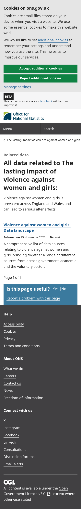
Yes (56, 288)
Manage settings (17, 86)
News (8, 390)
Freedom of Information (23, 397)
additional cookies (53, 40)
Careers (10, 376)
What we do (13, 368)
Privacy (9, 338)
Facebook (11, 435)
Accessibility (14, 324)
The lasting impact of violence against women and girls (43, 140)
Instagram (12, 427)
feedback (46, 101)
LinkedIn (10, 442)
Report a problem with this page (33, 298)
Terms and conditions (22, 345)
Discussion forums (19, 456)
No (63, 288)
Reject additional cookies (40, 78)
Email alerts (13, 464)
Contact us (12, 383)
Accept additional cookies (40, 68)
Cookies (10, 331)
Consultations (15, 449)
